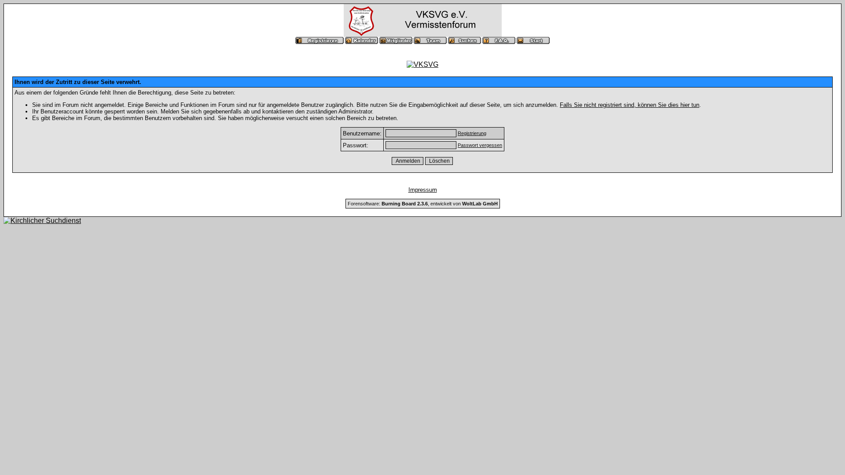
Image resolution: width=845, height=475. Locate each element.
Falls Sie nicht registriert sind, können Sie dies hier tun (629, 105)
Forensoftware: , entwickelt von (423, 203)
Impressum (422, 189)
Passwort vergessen (480, 145)
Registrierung (472, 133)
